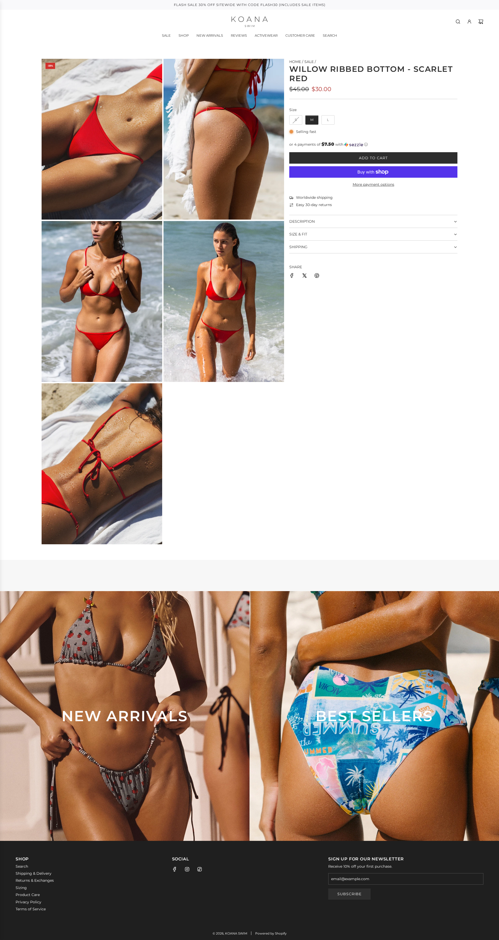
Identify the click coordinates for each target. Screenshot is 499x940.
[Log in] (469, 21)
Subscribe (349, 894)
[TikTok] (199, 869)
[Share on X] (304, 276)
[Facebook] (174, 869)
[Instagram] (187, 869)
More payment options (373, 184)
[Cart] (481, 21)
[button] (373, 144)
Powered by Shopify (271, 933)
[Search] (458, 21)
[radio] (295, 120)
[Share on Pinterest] (317, 276)
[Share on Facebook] (292, 276)
